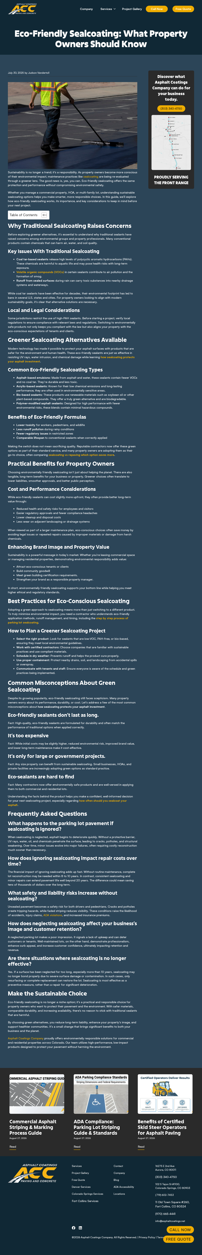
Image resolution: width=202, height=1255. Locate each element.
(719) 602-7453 (164, 1194)
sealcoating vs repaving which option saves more (81, 454)
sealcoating (91, 176)
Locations (119, 1193)
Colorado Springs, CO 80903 (172, 1188)
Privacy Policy (147, 1237)
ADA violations (52, 915)
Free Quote (183, 9)
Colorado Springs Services (87, 1193)
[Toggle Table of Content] (42, 215)
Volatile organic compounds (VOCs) (40, 272)
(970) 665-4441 (165, 1213)
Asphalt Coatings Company (26, 1038)
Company (86, 9)
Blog (116, 1179)
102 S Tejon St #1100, (167, 1184)
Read (12, 1146)
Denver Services (81, 1186)
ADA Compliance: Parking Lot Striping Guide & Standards (97, 1127)
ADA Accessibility (124, 1186)
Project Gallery (132, 9)
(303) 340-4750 (171, 108)
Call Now (157, 9)
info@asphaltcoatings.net (170, 1221)
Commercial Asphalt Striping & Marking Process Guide (32, 1127)
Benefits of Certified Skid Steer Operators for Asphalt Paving (162, 1127)
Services (106, 9)
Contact (118, 1166)
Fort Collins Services (85, 1201)
